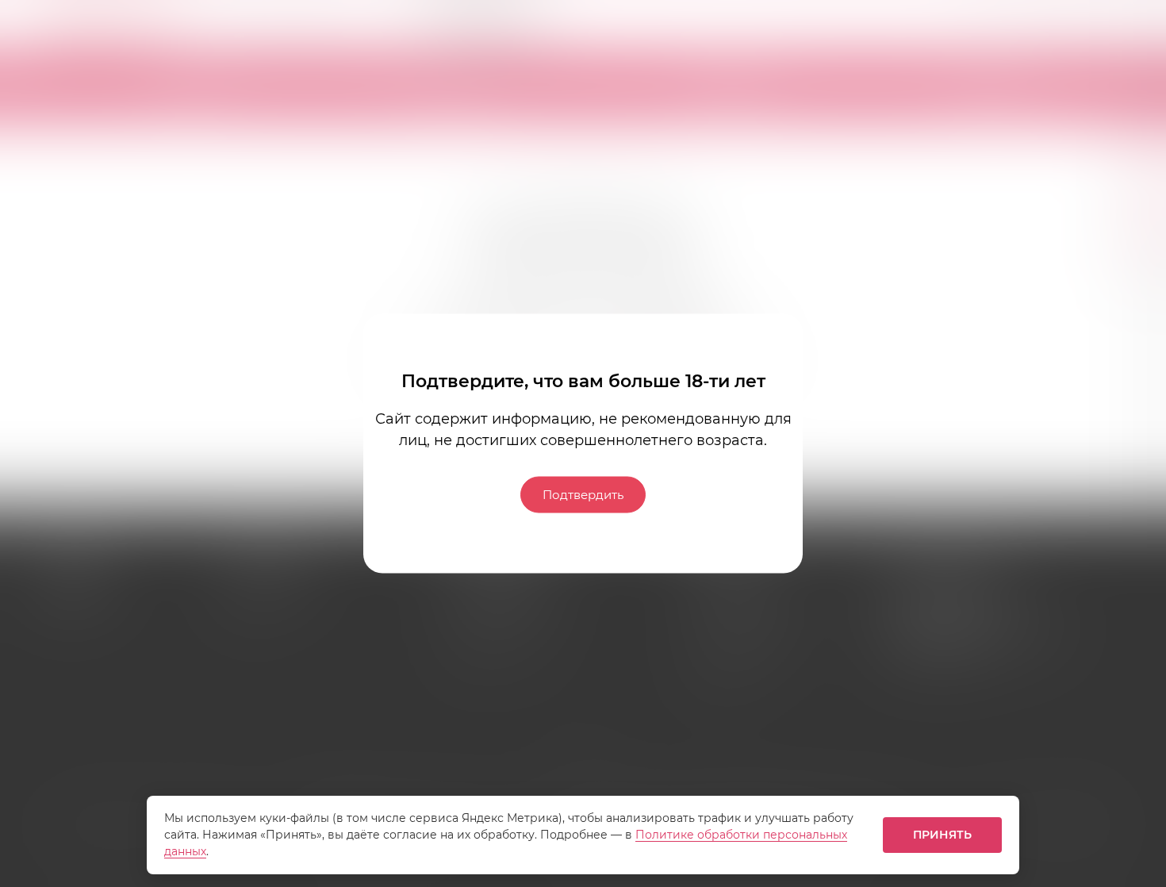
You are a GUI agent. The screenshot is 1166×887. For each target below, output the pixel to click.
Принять (942, 834)
